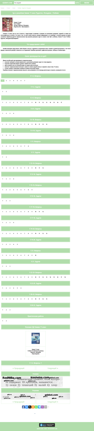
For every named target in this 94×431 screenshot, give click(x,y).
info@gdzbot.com (52, 429)
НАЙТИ (77, 3)
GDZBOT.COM (7, 2)
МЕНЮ (86, 2)
